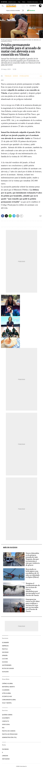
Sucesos (15, 76)
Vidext (23, 2)
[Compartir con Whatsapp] (10, 215)
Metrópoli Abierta (8, 687)
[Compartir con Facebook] (2, 215)
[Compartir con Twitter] (6, 215)
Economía (5, 642)
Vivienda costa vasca (32, 2)
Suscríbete (6, 718)
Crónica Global (7, 683)
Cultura (5, 659)
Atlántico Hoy (7, 696)
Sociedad (5, 652)
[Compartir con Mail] (17, 215)
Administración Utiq (9, 737)
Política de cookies (8, 731)
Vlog (19, 2)
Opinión (4, 655)
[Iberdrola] (31, 10)
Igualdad (5, 672)
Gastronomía (6, 665)
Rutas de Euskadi (8, 668)
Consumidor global (9, 700)
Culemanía (5, 690)
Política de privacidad (9, 734)
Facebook (5, 749)
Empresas (5, 646)
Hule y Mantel (7, 703)
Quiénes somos (7, 715)
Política (5, 649)
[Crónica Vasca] (14, 5)
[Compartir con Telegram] (14, 215)
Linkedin (5, 756)
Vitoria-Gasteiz (24, 76)
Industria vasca (12, 2)
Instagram (5, 759)
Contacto (5, 721)
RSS (3, 728)
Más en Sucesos (10, 547)
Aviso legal (6, 724)
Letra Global (6, 693)
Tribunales (8, 76)
